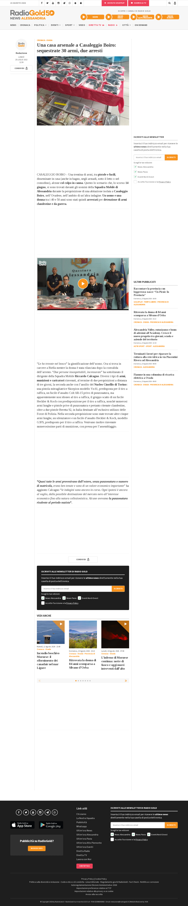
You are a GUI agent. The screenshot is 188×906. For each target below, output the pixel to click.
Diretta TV (95, 25)
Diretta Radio (83, 851)
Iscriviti (118, 588)
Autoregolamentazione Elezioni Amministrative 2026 (94, 885)
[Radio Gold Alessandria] (32, 14)
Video (82, 25)
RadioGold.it (59, 902)
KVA (146, 902)
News (13, 25)
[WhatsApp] (69, 3)
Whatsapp (81, 826)
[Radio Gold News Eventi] (167, 17)
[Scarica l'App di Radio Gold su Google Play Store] (51, 825)
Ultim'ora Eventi (84, 847)
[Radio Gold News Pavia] (117, 17)
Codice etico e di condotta (72, 882)
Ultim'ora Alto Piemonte (89, 843)
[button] (21, 68)
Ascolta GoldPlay (115, 3)
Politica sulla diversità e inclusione (44, 882)
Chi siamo (81, 814)
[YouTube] (53, 3)
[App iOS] (81, 3)
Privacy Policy (72, 603)
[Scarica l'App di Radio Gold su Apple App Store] (22, 825)
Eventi (55, 25)
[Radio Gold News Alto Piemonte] (142, 17)
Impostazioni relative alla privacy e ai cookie (94, 891)
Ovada (49, 40)
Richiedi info (37, 848)
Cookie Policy (101, 879)
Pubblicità (81, 822)
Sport (69, 25)
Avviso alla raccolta (94, 894)
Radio (111, 25)
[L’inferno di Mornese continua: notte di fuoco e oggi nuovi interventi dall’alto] (115, 634)
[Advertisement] (83, 148)
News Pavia (71, 598)
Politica (39, 25)
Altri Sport (139, 346)
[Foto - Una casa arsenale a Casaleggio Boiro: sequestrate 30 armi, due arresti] (83, 90)
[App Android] (75, 3)
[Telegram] (64, 3)
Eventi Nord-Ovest (90, 598)
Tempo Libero (150, 302)
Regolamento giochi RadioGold (114, 882)
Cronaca (25, 25)
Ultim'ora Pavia (84, 838)
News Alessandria (53, 598)
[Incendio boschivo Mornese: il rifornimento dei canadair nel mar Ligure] (51, 632)
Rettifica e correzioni (149, 882)
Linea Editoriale (92, 882)
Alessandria (159, 346)
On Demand (141, 25)
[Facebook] (42, 3)
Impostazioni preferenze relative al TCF (94, 888)
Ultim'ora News (84, 830)
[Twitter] (47, 3)
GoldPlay (138, 302)
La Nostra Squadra (85, 818)
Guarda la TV (140, 3)
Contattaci (84, 866)
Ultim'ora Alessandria (87, 834)
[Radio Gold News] (92, 17)
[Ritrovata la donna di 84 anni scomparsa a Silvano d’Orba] (83, 634)
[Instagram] (58, 3)
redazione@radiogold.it (120, 902)
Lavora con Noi (83, 859)
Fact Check (134, 882)
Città (125, 25)
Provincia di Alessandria (161, 322)
